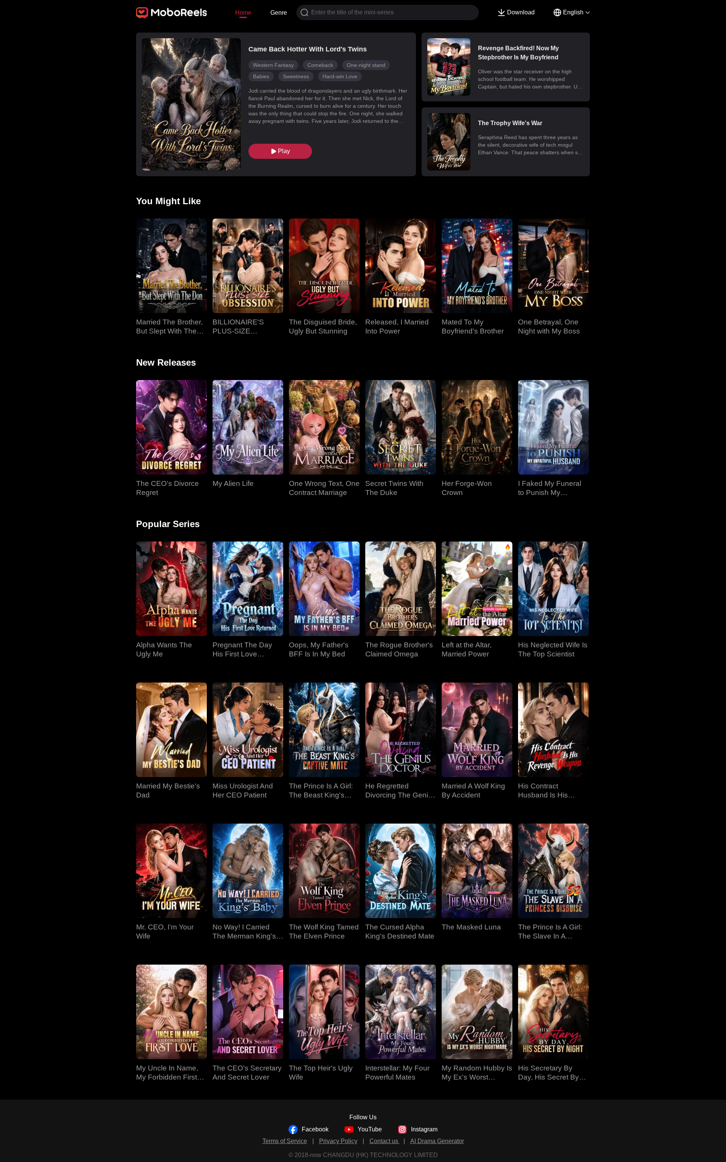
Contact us (384, 1141)
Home (243, 12)
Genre (278, 12)
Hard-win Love (340, 76)
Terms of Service (284, 1141)
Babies (261, 76)
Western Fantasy (273, 65)
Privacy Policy (338, 1141)
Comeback (320, 65)
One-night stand (366, 65)
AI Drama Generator (437, 1141)
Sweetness (296, 76)
